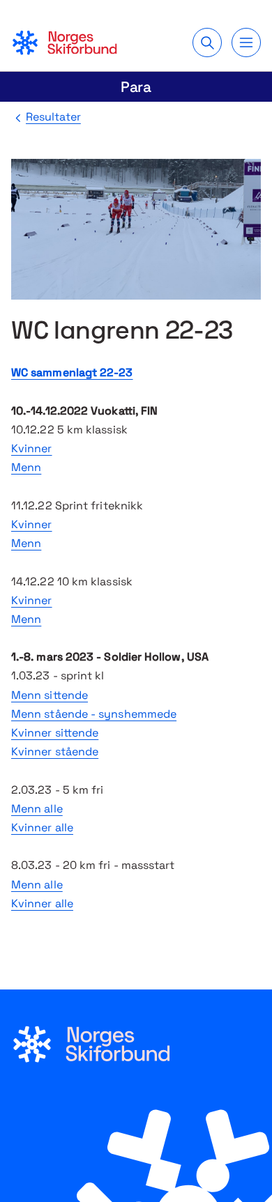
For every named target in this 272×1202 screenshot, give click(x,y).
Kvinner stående (54, 751)
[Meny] (246, 42)
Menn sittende (49, 695)
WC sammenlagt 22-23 (72, 372)
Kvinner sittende (54, 732)
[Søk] (207, 42)
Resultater (53, 116)
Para (136, 86)
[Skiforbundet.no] (64, 42)
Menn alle (37, 808)
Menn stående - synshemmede (93, 714)
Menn (26, 467)
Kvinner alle (42, 827)
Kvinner (31, 448)
